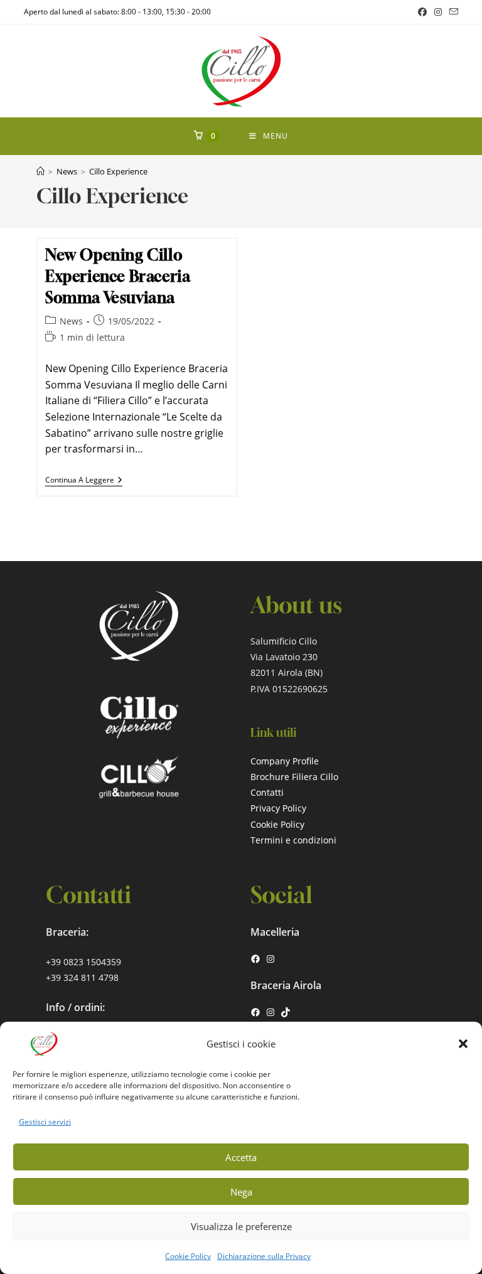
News (71, 321)
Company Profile (284, 761)
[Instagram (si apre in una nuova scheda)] (438, 12)
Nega (241, 1192)
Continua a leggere (83, 481)
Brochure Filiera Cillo (294, 777)
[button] (463, 1043)
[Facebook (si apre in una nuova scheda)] (422, 12)
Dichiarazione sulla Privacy (264, 1256)
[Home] (40, 171)
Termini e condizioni (293, 840)
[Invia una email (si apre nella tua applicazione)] (452, 12)
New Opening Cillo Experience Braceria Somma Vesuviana (117, 276)
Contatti (267, 792)
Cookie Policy (188, 1256)
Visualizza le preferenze (241, 1226)
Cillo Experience (118, 171)
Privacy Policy (278, 808)
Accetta (241, 1157)
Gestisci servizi (45, 1121)
